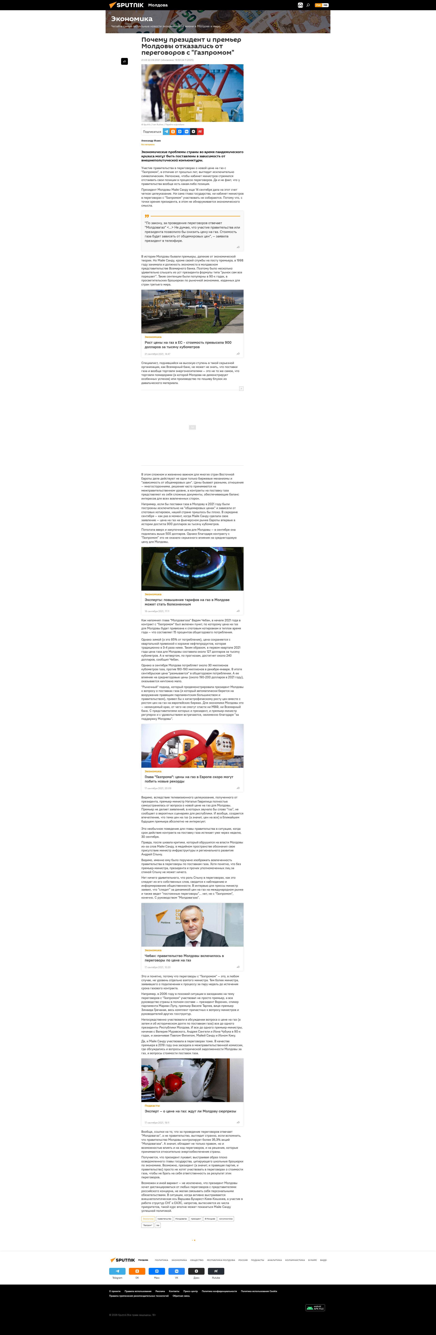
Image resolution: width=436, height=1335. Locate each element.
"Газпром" (147, 1225)
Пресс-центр (190, 1291)
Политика (161, 1260)
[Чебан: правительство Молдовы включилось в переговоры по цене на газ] (192, 925)
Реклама (160, 1291)
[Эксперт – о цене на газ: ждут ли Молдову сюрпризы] (192, 1080)
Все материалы (148, 144)
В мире (312, 1260)
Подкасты (152, 1106)
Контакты (174, 1291)
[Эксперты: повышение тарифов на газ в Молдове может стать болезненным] (192, 569)
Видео (324, 1260)
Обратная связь (181, 1295)
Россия (243, 1260)
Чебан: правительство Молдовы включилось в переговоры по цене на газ (184, 957)
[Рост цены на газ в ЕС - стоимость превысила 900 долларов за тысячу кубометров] (192, 311)
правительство (164, 1218)
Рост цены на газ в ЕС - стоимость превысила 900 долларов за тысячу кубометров (188, 344)
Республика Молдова (221, 1260)
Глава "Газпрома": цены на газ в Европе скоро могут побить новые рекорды (189, 779)
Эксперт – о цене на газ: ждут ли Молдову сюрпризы (190, 1111)
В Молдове (210, 1218)
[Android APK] (315, 1308)
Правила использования (138, 1291)
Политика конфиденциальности (219, 1291)
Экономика (153, 337)
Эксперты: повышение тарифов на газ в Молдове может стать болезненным (187, 601)
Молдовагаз (181, 1218)
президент (196, 1218)
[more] (238, 247)
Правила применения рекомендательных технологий (139, 1295)
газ (157, 1225)
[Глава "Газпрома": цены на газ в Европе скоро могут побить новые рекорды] (192, 746)
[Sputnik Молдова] (127, 9)
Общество (197, 1260)
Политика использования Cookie (259, 1291)
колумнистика (225, 1218)
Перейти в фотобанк (174, 124)
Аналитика (275, 1260)
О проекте (115, 1291)
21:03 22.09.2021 (150, 60)
